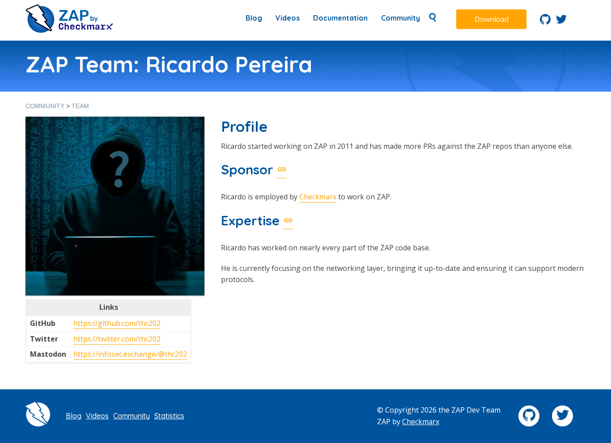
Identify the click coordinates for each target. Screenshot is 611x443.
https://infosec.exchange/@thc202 (130, 354)
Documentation (340, 17)
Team (80, 106)
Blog (254, 17)
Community (400, 17)
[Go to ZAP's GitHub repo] (545, 22)
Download (492, 19)
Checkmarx (317, 197)
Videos (288, 17)
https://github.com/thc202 (117, 323)
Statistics (169, 415)
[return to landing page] (69, 30)
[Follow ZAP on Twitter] (561, 22)
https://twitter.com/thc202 (117, 339)
